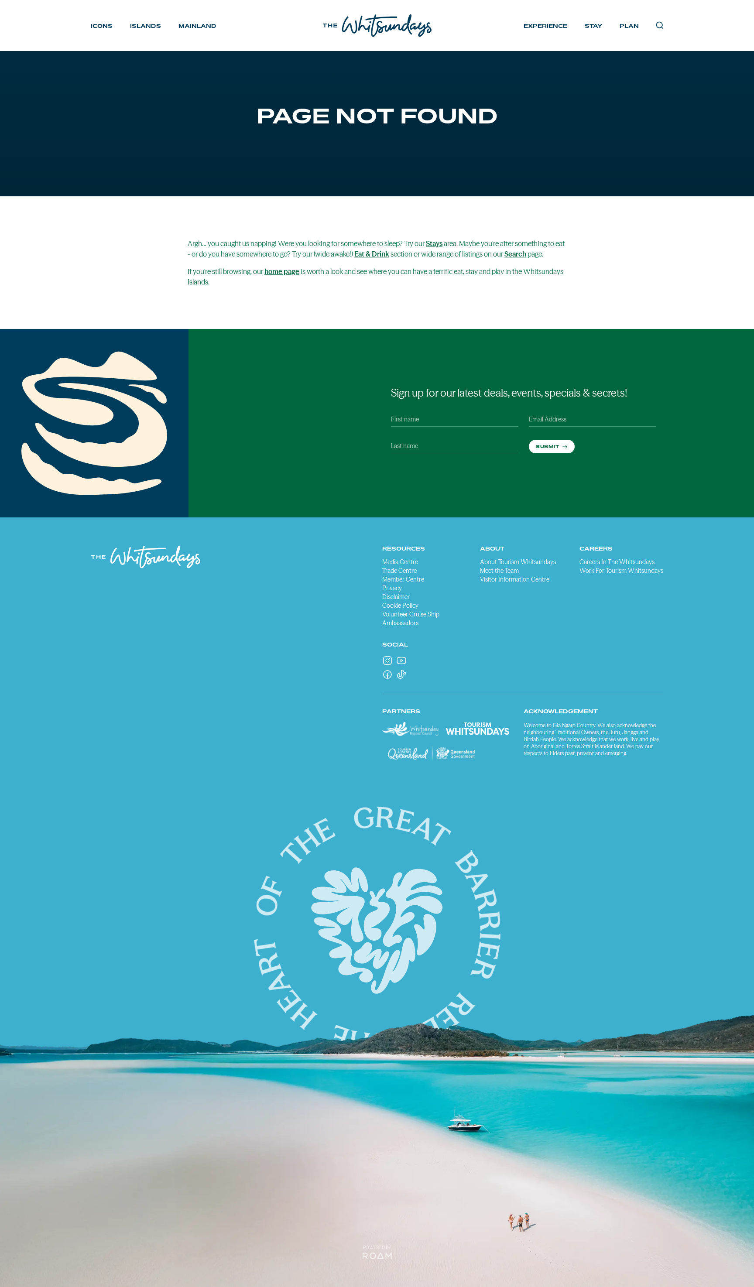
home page (281, 271)
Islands (145, 26)
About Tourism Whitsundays (518, 562)
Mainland (197, 26)
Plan (629, 26)
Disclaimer (396, 597)
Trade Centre (399, 571)
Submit (548, 446)
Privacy (392, 588)
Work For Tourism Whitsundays (621, 571)
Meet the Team (499, 571)
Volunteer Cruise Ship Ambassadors (410, 618)
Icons (102, 26)
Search (515, 254)
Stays (434, 243)
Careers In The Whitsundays (617, 562)
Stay (593, 26)
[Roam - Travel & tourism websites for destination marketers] (377, 1256)
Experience (545, 26)
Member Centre (403, 579)
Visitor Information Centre (514, 579)
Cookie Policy (400, 605)
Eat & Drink (371, 254)
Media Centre (400, 562)
